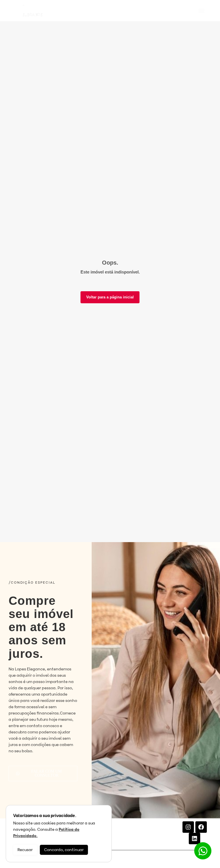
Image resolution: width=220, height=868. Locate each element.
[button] (201, 10)
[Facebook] (201, 827)
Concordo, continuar (64, 849)
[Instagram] (188, 827)
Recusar (25, 849)
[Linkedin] (194, 838)
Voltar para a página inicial (110, 297)
